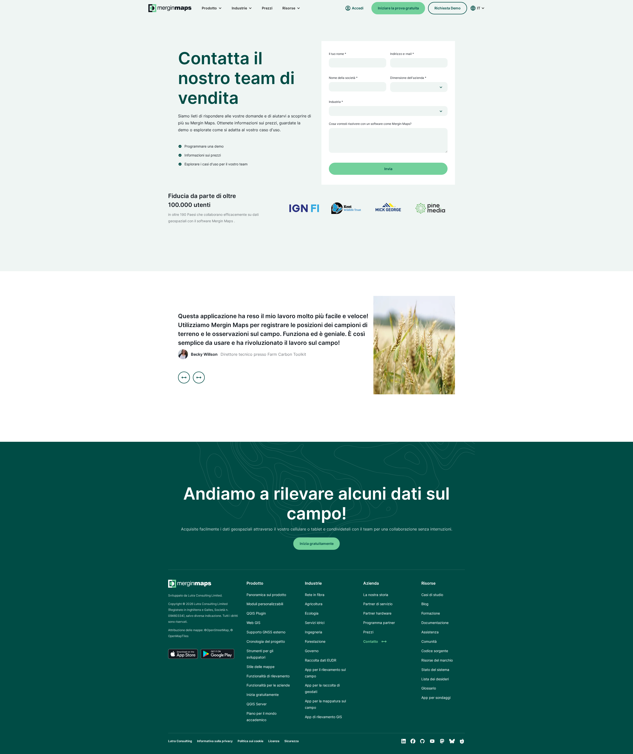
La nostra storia (375, 595)
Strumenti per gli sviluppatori (260, 654)
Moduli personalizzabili (265, 604)
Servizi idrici (314, 623)
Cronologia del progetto (266, 641)
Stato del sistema (435, 669)
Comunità (429, 641)
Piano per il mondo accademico (261, 716)
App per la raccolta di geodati (322, 688)
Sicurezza (291, 741)
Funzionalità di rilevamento (268, 676)
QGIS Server (257, 704)
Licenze (273, 741)
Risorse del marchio (437, 660)
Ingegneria (313, 632)
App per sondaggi (436, 697)
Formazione (430, 613)
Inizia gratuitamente (263, 694)
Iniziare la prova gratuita (398, 8)
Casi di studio (432, 595)
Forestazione (315, 641)
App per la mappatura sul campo (325, 704)
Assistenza (430, 632)
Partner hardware (377, 613)
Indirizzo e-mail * (402, 54)
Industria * (336, 102)
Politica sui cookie (250, 741)
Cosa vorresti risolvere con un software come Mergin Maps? (370, 124)
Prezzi (267, 8)
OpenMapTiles (178, 636)
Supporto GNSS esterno (266, 632)
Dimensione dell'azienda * (408, 78)
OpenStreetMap (218, 630)
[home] (170, 8)
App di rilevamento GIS (323, 717)
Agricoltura (313, 604)
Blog (425, 604)
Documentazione (435, 623)
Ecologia (311, 613)
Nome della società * (343, 78)
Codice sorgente (434, 651)
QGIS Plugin (256, 613)
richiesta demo (447, 8)
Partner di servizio (377, 604)
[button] (212, 8)
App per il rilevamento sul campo (325, 672)
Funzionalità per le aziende (268, 685)
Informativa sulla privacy (215, 741)
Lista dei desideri (435, 679)
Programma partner (379, 623)
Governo (311, 651)
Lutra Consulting (180, 741)
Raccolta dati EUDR (320, 660)
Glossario (428, 688)
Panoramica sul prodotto (266, 595)
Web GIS (253, 623)
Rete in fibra (314, 595)
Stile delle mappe (260, 667)
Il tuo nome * (337, 54)
